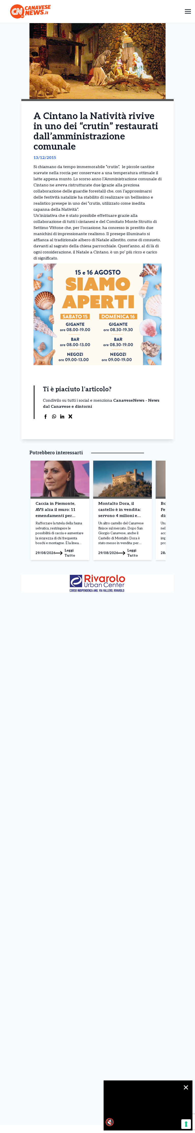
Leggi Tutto (69, 553)
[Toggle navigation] (188, 11)
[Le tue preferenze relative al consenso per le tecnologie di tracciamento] (186, 1124)
